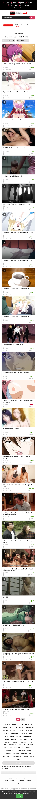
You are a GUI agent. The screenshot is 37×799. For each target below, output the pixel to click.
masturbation (27, 724)
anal (15, 727)
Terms (29, 781)
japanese (27, 736)
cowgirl (21, 730)
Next (23, 719)
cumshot (7, 753)
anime (12, 736)
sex (14, 730)
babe (31, 733)
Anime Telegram (24, 5)
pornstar (16, 724)
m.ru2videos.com (18, 27)
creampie (14, 733)
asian (7, 739)
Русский (9, 4)
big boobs (7, 756)
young (30, 742)
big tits (24, 733)
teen (5, 728)
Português (22, 2)
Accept (19, 796)
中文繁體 (7, 2)
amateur (9, 751)
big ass (25, 756)
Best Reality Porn (24, 4)
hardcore (8, 748)
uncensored (29, 730)
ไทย (16, 4)
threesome (12, 744)
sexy (5, 744)
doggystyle (20, 751)
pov (6, 736)
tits (30, 739)
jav (24, 744)
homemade (17, 756)
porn (20, 739)
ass (25, 739)
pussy (13, 739)
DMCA (18, 783)
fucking (6, 733)
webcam (30, 745)
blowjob (30, 728)
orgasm (23, 742)
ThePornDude (13, 5)
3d (23, 747)
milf (30, 753)
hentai (18, 736)
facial (32, 756)
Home (10, 778)
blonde (15, 742)
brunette (29, 747)
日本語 (14, 2)
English (30, 2)
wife (19, 744)
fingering (8, 742)
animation (7, 730)
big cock (18, 759)
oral (10, 727)
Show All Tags (18, 763)
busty (29, 750)
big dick (7, 724)
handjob (24, 753)
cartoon (16, 753)
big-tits (21, 727)
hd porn (17, 747)
